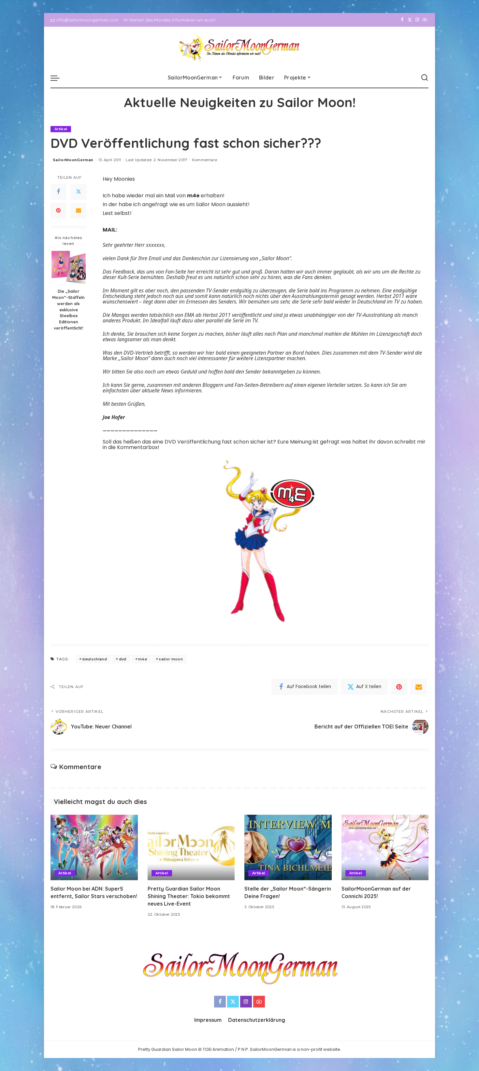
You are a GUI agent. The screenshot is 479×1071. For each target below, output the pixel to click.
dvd (122, 659)
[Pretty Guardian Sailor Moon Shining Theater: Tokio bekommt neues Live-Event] (191, 847)
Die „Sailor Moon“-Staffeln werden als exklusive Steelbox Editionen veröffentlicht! (68, 310)
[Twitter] (410, 20)
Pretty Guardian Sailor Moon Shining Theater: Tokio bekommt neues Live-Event (189, 896)
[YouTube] (424, 20)
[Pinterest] (58, 210)
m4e (142, 659)
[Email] (78, 210)
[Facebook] (402, 20)
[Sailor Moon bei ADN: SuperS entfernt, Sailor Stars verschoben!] (94, 847)
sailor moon (171, 659)
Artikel (60, 129)
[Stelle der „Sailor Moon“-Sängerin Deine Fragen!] (288, 847)
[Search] (424, 78)
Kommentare (204, 160)
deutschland (94, 659)
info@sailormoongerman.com (87, 19)
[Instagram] (417, 20)
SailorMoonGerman (73, 160)
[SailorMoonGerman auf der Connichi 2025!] (385, 847)
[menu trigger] (58, 78)
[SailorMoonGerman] (240, 47)
